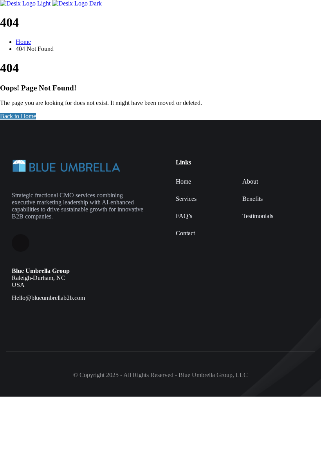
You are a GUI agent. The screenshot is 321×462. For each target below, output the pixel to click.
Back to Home (18, 116)
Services (186, 198)
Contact (185, 233)
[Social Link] (20, 243)
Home (183, 181)
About (250, 181)
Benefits (252, 198)
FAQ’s (184, 216)
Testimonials (257, 216)
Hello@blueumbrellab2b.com (48, 297)
